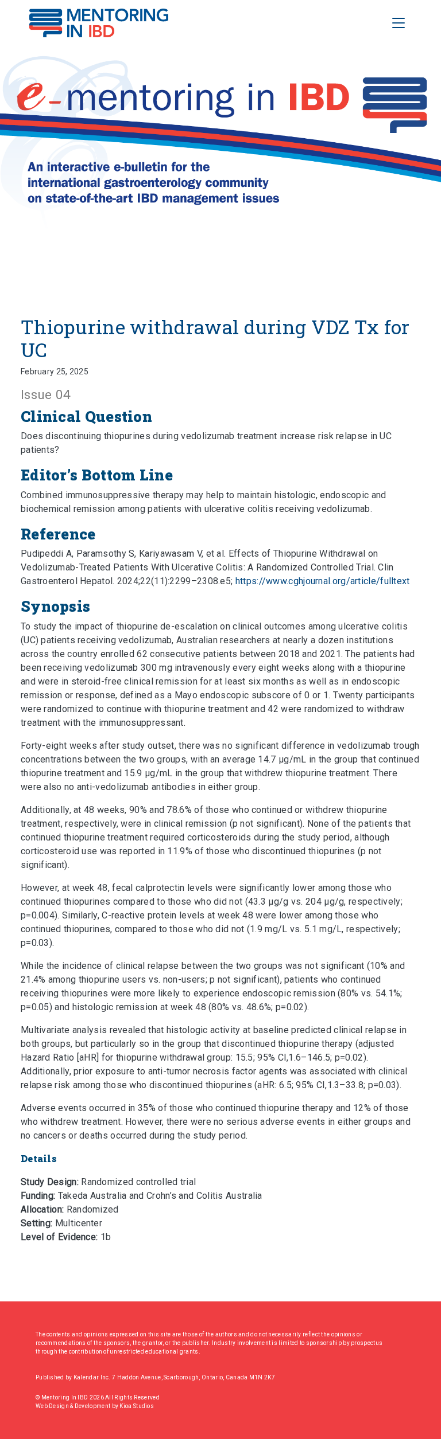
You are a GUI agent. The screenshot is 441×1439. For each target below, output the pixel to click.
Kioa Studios (136, 1406)
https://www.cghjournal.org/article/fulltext (322, 581)
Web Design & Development (74, 1406)
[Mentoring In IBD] (98, 23)
